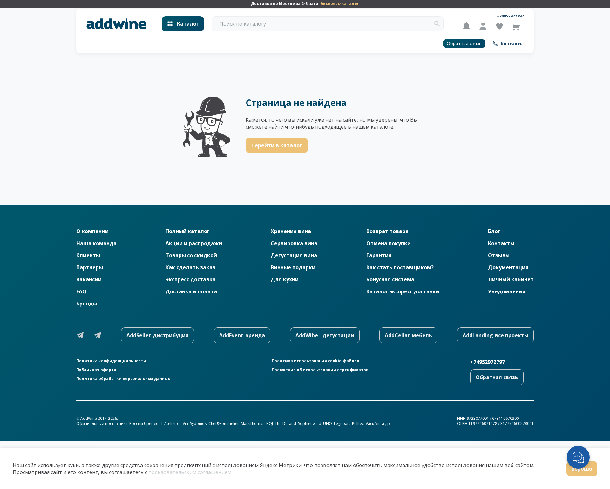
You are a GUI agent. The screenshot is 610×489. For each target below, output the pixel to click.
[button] (437, 23)
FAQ (81, 291)
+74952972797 (510, 16)
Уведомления (506, 291)
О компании (92, 231)
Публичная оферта (96, 369)
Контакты (501, 243)
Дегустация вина (294, 255)
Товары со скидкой (191, 255)
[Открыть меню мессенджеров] (578, 457)
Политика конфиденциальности (111, 361)
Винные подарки (293, 267)
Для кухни (285, 279)
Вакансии (89, 279)
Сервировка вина (294, 243)
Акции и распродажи (194, 243)
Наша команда (96, 243)
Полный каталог (188, 231)
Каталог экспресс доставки (402, 291)
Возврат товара (387, 231)
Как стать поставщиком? (400, 267)
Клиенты (88, 255)
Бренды (86, 303)
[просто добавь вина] (116, 24)
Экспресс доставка (191, 279)
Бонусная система (390, 279)
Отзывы (499, 255)
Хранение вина (291, 231)
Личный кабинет (511, 279)
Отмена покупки (388, 243)
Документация (508, 267)
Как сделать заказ (190, 267)
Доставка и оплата (191, 291)
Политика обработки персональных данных (123, 378)
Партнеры (89, 267)
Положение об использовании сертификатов (320, 369)
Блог (494, 231)
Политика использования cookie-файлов (315, 361)
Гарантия (379, 255)
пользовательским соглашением (189, 472)
